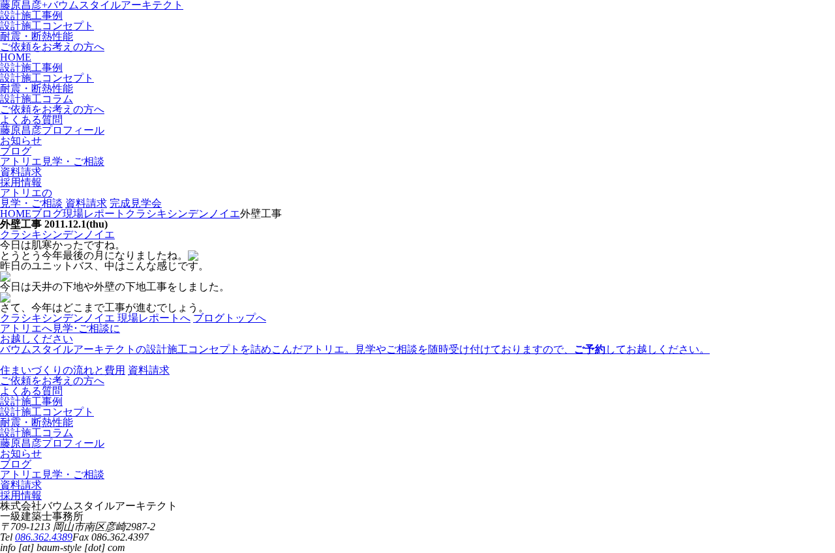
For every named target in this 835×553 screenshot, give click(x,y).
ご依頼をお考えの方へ (52, 46)
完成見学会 (136, 203)
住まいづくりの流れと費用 (62, 370)
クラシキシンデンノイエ (57, 234)
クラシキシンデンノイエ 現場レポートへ (95, 317)
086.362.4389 (43, 537)
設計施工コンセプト (47, 25)
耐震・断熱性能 (36, 36)
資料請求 (86, 203)
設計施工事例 (31, 15)
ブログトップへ (229, 317)
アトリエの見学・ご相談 (31, 198)
